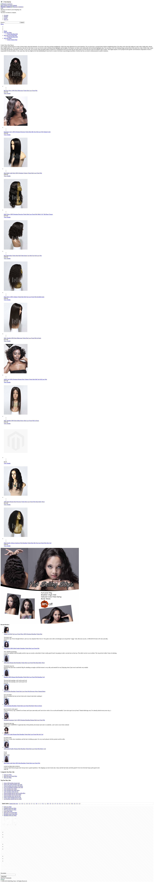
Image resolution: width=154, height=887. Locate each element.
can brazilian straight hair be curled (12, 799)
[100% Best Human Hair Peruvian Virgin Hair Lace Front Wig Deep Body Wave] (16, 497)
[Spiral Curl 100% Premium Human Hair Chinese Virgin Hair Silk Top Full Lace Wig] (16, 375)
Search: (2, 22)
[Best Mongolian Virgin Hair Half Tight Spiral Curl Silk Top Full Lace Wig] (16, 251)
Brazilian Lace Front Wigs (10, 814)
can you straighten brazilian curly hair (13, 787)
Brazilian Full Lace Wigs (10, 815)
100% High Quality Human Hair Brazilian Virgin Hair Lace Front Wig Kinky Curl (25, 748)
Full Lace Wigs (8, 774)
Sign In (6, 834)
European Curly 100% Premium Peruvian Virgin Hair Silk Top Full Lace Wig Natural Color (27, 132)
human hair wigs (13, 803)
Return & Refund (8, 844)
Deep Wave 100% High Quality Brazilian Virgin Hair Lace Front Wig (21, 648)
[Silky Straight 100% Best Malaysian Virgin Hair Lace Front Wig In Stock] (16, 333)
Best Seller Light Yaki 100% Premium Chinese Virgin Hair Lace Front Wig (23, 173)
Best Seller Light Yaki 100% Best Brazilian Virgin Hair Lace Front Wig (22, 763)
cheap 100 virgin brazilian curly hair (13, 784)
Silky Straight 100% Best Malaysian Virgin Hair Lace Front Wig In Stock (22, 338)
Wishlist (6, 16)
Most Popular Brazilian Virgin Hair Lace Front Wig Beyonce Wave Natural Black (24, 691)
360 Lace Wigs (7, 777)
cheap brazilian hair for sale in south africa (14, 793)
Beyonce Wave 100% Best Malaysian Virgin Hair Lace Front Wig (20, 90)
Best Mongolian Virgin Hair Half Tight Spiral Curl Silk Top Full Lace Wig (23, 255)
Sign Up (6, 19)
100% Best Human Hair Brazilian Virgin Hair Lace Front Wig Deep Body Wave (24, 662)
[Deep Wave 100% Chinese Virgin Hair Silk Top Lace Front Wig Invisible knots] (16, 292)
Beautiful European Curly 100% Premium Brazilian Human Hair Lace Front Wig (24, 720)
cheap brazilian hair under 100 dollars (13, 786)
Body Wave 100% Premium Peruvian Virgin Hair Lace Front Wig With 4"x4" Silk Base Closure (28, 214)
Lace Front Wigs (8, 811)
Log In (5, 18)
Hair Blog (6, 858)
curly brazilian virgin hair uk (11, 791)
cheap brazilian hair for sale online (12, 794)
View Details (7, 93)
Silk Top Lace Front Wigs (10, 776)
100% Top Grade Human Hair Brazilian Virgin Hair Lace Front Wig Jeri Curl (23, 734)
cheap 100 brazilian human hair (12, 783)
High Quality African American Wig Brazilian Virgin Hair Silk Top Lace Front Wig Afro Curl (27, 543)
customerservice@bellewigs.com (9, 867)
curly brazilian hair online (10, 789)
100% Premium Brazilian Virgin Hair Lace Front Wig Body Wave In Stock (23, 705)
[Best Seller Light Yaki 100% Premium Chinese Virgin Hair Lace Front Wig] (16, 168)
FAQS (5, 856)
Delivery (6, 849)
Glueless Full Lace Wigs (10, 808)
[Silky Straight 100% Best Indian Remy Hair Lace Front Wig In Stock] (16, 416)
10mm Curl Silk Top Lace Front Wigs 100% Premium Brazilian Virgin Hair (23, 634)
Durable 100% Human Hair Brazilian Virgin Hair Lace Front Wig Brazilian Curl (24, 677)
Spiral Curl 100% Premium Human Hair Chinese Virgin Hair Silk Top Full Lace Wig (25, 379)
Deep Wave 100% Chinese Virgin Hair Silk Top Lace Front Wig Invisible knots (24, 297)
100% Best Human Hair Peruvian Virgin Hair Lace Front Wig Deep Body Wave (24, 501)
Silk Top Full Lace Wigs (10, 809)
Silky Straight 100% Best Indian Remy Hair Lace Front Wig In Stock (21, 420)
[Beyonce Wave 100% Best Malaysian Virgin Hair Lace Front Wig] (16, 86)
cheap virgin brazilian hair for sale (12, 797)
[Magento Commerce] (6, 4)
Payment (6, 846)
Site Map (6, 861)
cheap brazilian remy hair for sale (12, 796)
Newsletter (3, 873)
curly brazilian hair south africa (11, 790)
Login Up (6, 837)
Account (6, 15)
